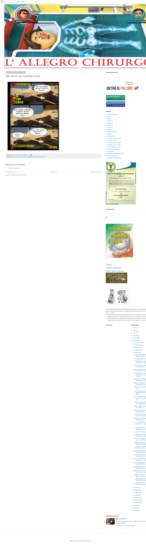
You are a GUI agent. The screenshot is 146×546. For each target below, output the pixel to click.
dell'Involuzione (113, 267)
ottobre (136, 347)
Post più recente (10, 172)
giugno (136, 490)
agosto (136, 352)
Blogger (88, 541)
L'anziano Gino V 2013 (114, 147)
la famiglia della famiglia (114, 158)
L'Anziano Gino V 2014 (114, 138)
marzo (136, 497)
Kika (21, 157)
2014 (134, 338)
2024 (134, 328)
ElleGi (13, 157)
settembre (137, 350)
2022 (134, 330)
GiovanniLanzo (122, 518)
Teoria (109, 264)
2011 (134, 508)
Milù (33, 157)
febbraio (137, 500)
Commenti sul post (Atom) (18, 175)
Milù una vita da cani (40, 157)
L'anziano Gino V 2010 (114, 142)
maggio (136, 492)
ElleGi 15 (110, 129)
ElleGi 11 (110, 121)
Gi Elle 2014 (111, 136)
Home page (53, 172)
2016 (134, 333)
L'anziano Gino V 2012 (114, 145)
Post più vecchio (96, 172)
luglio (136, 487)
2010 (134, 510)
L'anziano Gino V (112, 140)
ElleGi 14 (110, 127)
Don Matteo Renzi (112, 114)
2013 (134, 340)
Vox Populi (110, 151)
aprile (136, 495)
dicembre (137, 342)
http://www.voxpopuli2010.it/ (115, 153)
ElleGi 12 (110, 123)
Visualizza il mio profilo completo (125, 525)
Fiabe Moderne (111, 132)
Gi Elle (109, 134)
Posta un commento (14, 168)
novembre (137, 345)
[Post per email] (30, 155)
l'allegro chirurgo (27, 157)
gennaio (137, 502)
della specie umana (115, 271)
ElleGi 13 (17, 157)
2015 (134, 335)
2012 (134, 505)
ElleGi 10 (110, 118)
